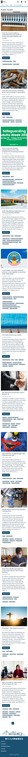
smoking (12, 121)
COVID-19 (18, 711)
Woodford (11, 366)
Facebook (6, 739)
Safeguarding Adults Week (8, 184)
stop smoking (19, 121)
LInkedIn (14, 739)
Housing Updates (18, 5)
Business (4, 417)
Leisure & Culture (6, 359)
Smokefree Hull (6, 121)
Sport (16, 359)
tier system (5, 717)
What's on (21, 359)
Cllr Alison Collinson (17, 362)
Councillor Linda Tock (7, 64)
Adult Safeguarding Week (8, 179)
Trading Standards (15, 483)
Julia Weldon (5, 713)
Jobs (9, 425)
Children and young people (8, 303)
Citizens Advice (6, 481)
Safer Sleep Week (13, 308)
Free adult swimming (13, 364)
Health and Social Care (7, 298)
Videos (7, 5)
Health (4, 240)
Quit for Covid (13, 654)
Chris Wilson (5, 539)
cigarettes (11, 539)
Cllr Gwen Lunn (18, 539)
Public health (16, 64)
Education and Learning (18, 297)
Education (5, 425)
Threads (18, 739)
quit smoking (20, 654)
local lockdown (12, 713)
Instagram (10, 739)
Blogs (11, 5)
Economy (18, 423)
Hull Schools (5, 601)
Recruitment (13, 427)
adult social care (18, 179)
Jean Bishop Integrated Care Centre (10, 242)
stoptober (5, 656)
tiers (10, 717)
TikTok (12, 739)
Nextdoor (16, 739)
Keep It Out (12, 540)
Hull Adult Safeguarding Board (9, 183)
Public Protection (6, 483)
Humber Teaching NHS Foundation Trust (11, 306)
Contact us (3, 741)
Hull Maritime (3, 751)
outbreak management (8, 715)
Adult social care (6, 176)
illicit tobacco (5, 540)
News (3, 5)
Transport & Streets (7, 421)
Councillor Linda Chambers (8, 120)
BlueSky (20, 739)
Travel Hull (3, 748)
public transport (6, 427)
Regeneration (20, 419)
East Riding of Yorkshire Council (9, 305)
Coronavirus (16, 597)
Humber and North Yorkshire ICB (14, 240)
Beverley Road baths (7, 362)
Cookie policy (3, 743)
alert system (5, 711)
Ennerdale (5, 364)
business (13, 423)
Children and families (7, 61)
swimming (5, 366)
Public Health (9, 117)
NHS (20, 242)
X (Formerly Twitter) (8, 739)
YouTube (22, 739)
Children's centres (19, 303)
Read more (6, 58)
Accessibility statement (5, 746)
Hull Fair (12, 481)
